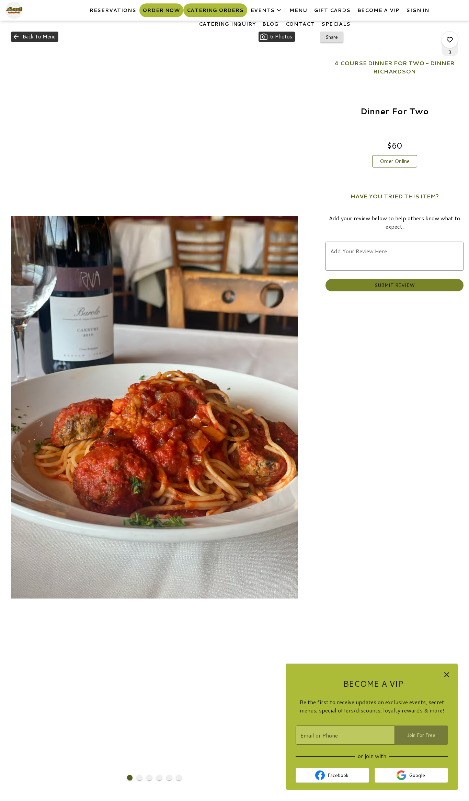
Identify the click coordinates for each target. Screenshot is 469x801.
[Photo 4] (159, 777)
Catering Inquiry (227, 24)
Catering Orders (215, 10)
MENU (298, 10)
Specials (335, 24)
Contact (300, 24)
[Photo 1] (130, 777)
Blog (270, 24)
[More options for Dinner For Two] (450, 40)
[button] (266, 10)
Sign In (417, 10)
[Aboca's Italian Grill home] (36, 10)
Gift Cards (332, 10)
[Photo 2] (139, 777)
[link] (394, 161)
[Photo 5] (169, 777)
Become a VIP (378, 10)
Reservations (113, 10)
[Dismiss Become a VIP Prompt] (446, 674)
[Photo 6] (179, 777)
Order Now (161, 10)
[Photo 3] (149, 777)
